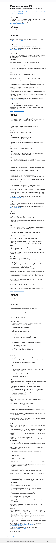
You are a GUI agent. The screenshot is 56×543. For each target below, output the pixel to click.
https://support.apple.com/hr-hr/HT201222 (17, 40)
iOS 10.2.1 (20, 11)
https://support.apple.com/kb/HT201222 (17, 23)
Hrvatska (48, 541)
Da (11, 536)
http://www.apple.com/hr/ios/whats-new (16, 525)
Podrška (10, 538)
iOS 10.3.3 (12, 13)
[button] (49, 1)
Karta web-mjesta (27, 541)
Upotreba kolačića (32, 541)
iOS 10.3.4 (20, 13)
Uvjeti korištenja (22, 541)
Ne (14, 536)
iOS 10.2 (12, 11)
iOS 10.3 (27, 11)
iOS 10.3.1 (35, 11)
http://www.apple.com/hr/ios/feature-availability (25, 524)
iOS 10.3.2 (42, 11)
